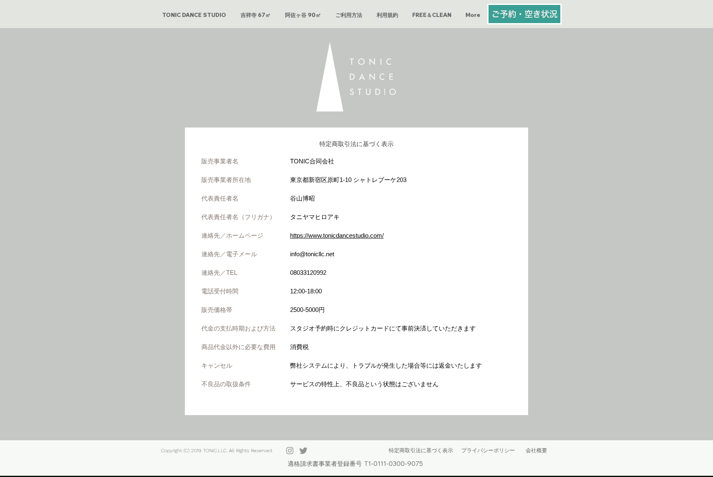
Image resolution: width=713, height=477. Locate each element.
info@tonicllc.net (312, 253)
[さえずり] (303, 450)
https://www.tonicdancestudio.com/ (337, 235)
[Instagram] (290, 450)
